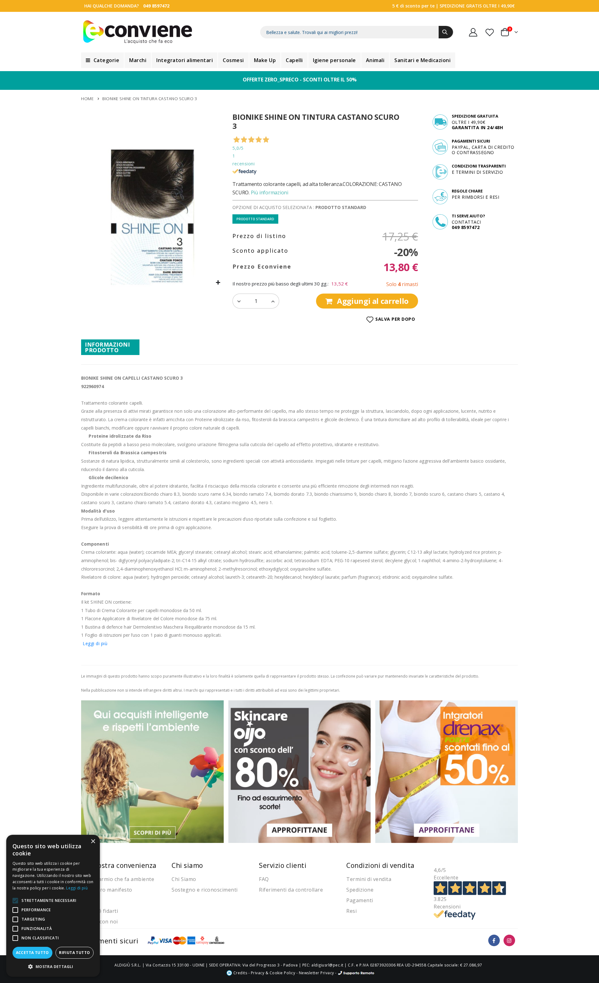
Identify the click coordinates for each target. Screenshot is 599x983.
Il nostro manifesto (108, 889)
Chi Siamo (184, 879)
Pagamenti (359, 900)
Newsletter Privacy (316, 973)
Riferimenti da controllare (291, 889)
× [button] (92, 841)
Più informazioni (269, 192)
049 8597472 (156, 6)
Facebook (494, 940)
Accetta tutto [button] (32, 952)
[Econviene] (137, 32)
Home (87, 98)
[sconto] (299, 771)
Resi (351, 911)
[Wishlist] (490, 32)
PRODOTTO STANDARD (255, 219)
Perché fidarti (101, 911)
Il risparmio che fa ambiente (119, 879)
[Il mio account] (473, 32)
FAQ (264, 879)
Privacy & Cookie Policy (273, 973)
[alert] (53, 906)
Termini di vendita (368, 879)
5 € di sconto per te (413, 6)
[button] (218, 282)
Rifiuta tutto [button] (74, 952)
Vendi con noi (101, 921)
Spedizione (359, 889)
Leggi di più (95, 643)
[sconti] (446, 771)
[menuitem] (102, 60)
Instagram (509, 940)
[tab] (110, 347)
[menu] (299, 60)
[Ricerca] (446, 32)
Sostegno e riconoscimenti (205, 889)
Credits (239, 973)
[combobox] (357, 32)
